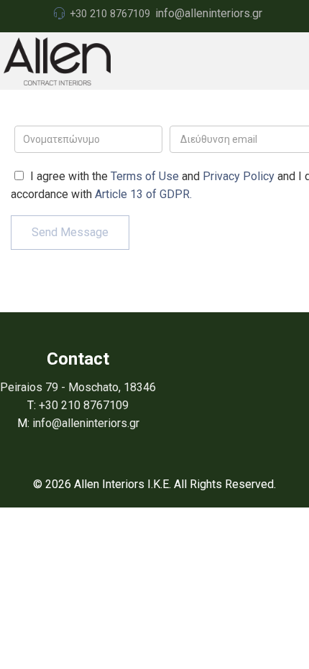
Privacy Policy (239, 176)
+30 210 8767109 (110, 13)
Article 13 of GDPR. (143, 194)
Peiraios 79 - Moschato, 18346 (78, 387)
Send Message (70, 232)
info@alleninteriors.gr (208, 13)
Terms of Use (145, 176)
